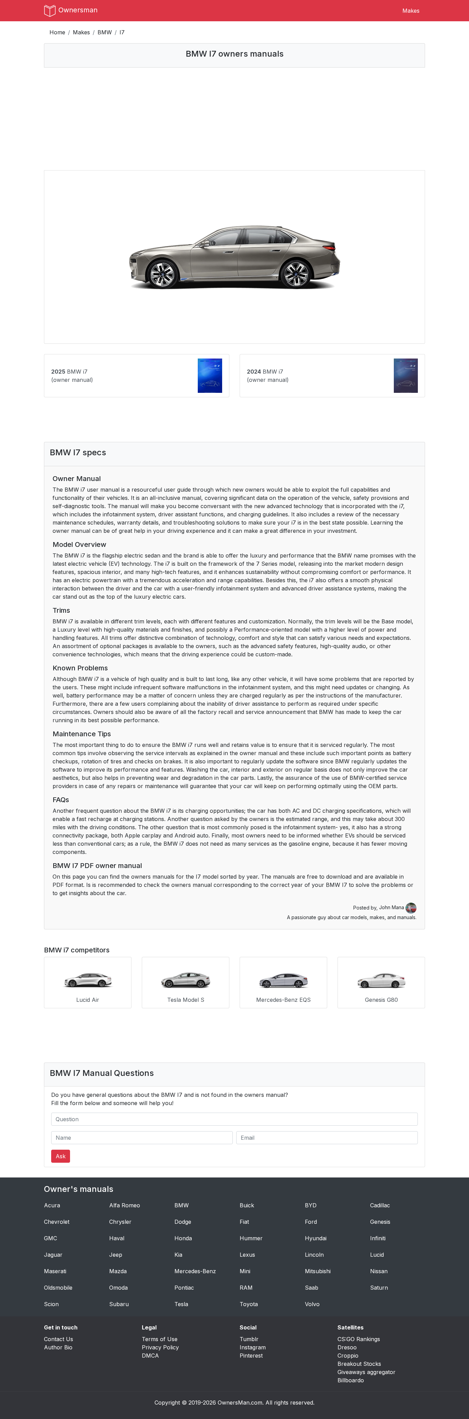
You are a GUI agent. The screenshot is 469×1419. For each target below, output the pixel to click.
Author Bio (58, 1347)
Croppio (348, 1355)
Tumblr (249, 1339)
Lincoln (314, 1254)
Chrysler (120, 1221)
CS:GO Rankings (359, 1339)
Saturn (379, 1287)
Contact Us (58, 1339)
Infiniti (378, 1238)
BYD (311, 1205)
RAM (246, 1287)
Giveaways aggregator (367, 1372)
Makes (411, 10)
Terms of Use (160, 1339)
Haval (116, 1238)
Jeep (115, 1254)
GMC (50, 1238)
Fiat (244, 1221)
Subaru (119, 1304)
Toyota (249, 1304)
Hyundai (316, 1238)
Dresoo (347, 1347)
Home (57, 32)
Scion (51, 1304)
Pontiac (184, 1287)
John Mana (392, 907)
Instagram (253, 1347)
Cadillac (380, 1205)
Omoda (118, 1287)
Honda (183, 1238)
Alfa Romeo (124, 1205)
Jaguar (53, 1254)
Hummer (251, 1238)
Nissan (379, 1271)
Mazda (118, 1271)
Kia (178, 1254)
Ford (311, 1221)
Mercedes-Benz (195, 1271)
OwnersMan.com (240, 1402)
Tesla (181, 1304)
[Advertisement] (234, 119)
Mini (245, 1271)
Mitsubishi (318, 1271)
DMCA (150, 1355)
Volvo (312, 1304)
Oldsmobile (58, 1287)
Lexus (247, 1254)
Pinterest (251, 1355)
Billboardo (351, 1380)
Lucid (377, 1254)
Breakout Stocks (359, 1363)
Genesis (380, 1221)
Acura (52, 1205)
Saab (311, 1287)
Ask (61, 1156)
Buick (247, 1205)
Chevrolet (56, 1221)
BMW (105, 32)
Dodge (182, 1221)
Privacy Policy (160, 1347)
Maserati (55, 1271)
